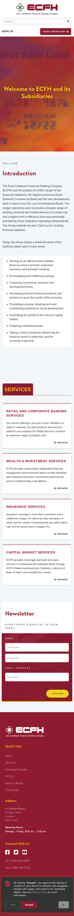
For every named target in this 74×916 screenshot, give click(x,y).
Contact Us (12, 790)
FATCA (9, 776)
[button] (55, 31)
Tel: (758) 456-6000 (17, 860)
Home (9, 755)
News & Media (14, 783)
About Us (11, 762)
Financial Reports (16, 769)
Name (9, 638)
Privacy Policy (39, 892)
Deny (13, 904)
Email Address (18, 668)
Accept (29, 904)
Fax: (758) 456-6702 (17, 867)
